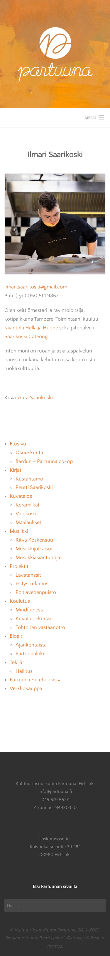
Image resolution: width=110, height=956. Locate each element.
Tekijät (17, 662)
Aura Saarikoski (35, 398)
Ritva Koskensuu (34, 540)
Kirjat (15, 470)
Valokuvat (27, 514)
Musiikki (19, 531)
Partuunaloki (30, 654)
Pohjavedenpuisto (36, 592)
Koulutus (20, 601)
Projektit (19, 566)
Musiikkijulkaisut (34, 549)
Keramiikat (28, 505)
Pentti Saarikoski (34, 487)
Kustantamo (29, 479)
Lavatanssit (28, 575)
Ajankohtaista (31, 645)
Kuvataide (21, 496)
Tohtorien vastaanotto (40, 627)
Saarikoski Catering (26, 337)
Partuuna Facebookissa (36, 680)
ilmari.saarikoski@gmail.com (35, 287)
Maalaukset (28, 522)
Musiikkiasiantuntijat (39, 558)
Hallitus (24, 671)
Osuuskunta (29, 453)
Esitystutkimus (32, 584)
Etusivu (18, 444)
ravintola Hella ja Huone (31, 328)
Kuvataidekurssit (34, 619)
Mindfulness (29, 610)
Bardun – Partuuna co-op (44, 461)
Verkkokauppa (26, 688)
